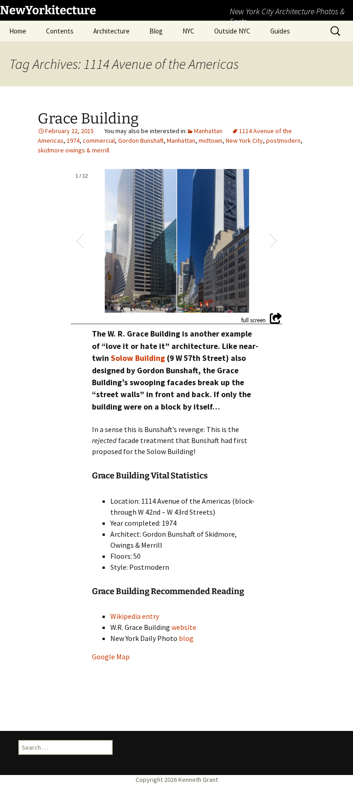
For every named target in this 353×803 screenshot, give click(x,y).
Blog (156, 31)
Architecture (111, 31)
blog (186, 638)
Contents (60, 31)
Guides (280, 31)
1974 (73, 140)
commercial (99, 140)
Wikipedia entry (134, 616)
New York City (244, 140)
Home (17, 31)
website (183, 627)
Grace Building (88, 118)
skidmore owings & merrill (73, 150)
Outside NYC (232, 31)
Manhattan (208, 131)
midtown (210, 140)
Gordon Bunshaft (141, 140)
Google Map (111, 656)
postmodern (283, 140)
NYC (188, 31)
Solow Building (138, 358)
